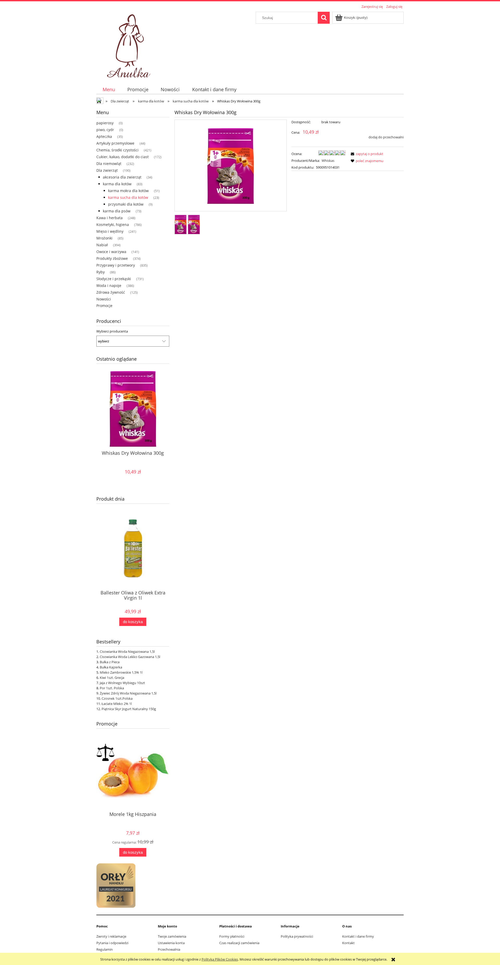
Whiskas (328, 160)
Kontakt (348, 943)
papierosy (105, 122)
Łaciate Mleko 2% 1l (117, 703)
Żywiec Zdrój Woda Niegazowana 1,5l (128, 693)
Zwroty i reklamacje (111, 936)
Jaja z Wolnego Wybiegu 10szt (122, 682)
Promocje (104, 305)
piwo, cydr (105, 129)
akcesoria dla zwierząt (122, 177)
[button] (366, 153)
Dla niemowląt (108, 163)
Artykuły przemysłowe (115, 143)
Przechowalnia (169, 949)
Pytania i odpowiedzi (112, 943)
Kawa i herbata (109, 217)
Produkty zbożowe (112, 258)
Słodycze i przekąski (113, 278)
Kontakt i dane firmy (358, 936)
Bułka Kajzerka (111, 667)
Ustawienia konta (171, 943)
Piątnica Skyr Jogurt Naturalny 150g (129, 708)
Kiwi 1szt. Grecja (112, 677)
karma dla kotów (117, 183)
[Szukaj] (324, 18)
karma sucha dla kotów (128, 197)
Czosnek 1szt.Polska (117, 698)
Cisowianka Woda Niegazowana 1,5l (127, 651)
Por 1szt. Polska (112, 688)
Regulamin (104, 949)
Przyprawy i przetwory (115, 265)
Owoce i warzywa (111, 251)
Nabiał (102, 244)
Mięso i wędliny (109, 231)
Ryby (100, 271)
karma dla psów (116, 210)
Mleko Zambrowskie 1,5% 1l (121, 672)
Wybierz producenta (112, 331)
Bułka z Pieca (110, 662)
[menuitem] (108, 89)
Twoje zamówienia (172, 936)
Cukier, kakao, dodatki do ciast (122, 156)
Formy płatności (231, 936)
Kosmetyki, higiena (112, 224)
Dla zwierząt (107, 170)
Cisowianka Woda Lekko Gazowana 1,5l (130, 656)
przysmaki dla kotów (125, 204)
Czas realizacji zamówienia (239, 943)
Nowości (103, 299)
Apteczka (104, 136)
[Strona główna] (129, 44)
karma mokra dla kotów (128, 190)
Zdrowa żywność (110, 292)
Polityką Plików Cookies (220, 959)
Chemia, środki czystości (117, 149)
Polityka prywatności (297, 936)
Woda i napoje (108, 285)
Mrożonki (104, 238)
